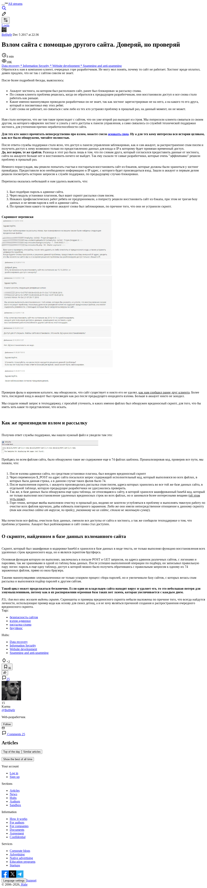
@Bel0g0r (8, 710)
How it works (18, 819)
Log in (14, 773)
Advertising (17, 854)
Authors (15, 801)
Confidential (17, 837)
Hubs (13, 798)
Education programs (22, 861)
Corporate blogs (20, 850)
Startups (15, 865)
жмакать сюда (118, 134)
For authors (17, 822)
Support (31, 880)
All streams (15, 3)
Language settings (14, 880)
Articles (15, 790)
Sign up (15, 777)
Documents (17, 829)
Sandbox (15, 805)
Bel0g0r (7, 34)
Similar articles (32, 751)
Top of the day (11, 751)
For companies (19, 826)
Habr (23, 884)
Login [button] (5, 25)
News (13, 794)
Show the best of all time (17, 759)
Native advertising (21, 858)
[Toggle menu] (3, 4)
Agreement (17, 833)
